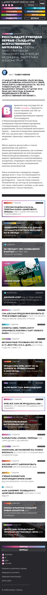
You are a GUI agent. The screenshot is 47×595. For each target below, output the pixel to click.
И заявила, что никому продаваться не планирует (23, 406)
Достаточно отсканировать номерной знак (23, 452)
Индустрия (6, 310)
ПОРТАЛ (23, 547)
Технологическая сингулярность (16, 585)
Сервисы (7, 503)
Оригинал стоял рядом (21, 493)
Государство (12, 8)
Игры (6, 383)
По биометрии (22, 330)
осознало (25, 108)
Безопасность (34, 12)
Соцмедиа (11, 12)
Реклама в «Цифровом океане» (14, 569)
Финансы (6, 324)
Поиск (31, 5)
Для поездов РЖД (23, 532)
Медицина (6, 473)
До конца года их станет (22, 345)
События (17, 34)
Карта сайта (6, 581)
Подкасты (11, 18)
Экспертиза (11, 293)
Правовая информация (11, 577)
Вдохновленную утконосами (18, 479)
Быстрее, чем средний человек (22, 251)
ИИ (34, 8)
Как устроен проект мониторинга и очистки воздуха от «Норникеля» (23, 300)
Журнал (35, 18)
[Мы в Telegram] (3, 5)
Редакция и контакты (10, 573)
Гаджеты (7, 361)
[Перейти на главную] (18, 2)
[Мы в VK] (6, 5)
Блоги (35, 15)
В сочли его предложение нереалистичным (23, 316)
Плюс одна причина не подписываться (21, 210)
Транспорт (11, 15)
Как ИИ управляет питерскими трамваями (23, 424)
